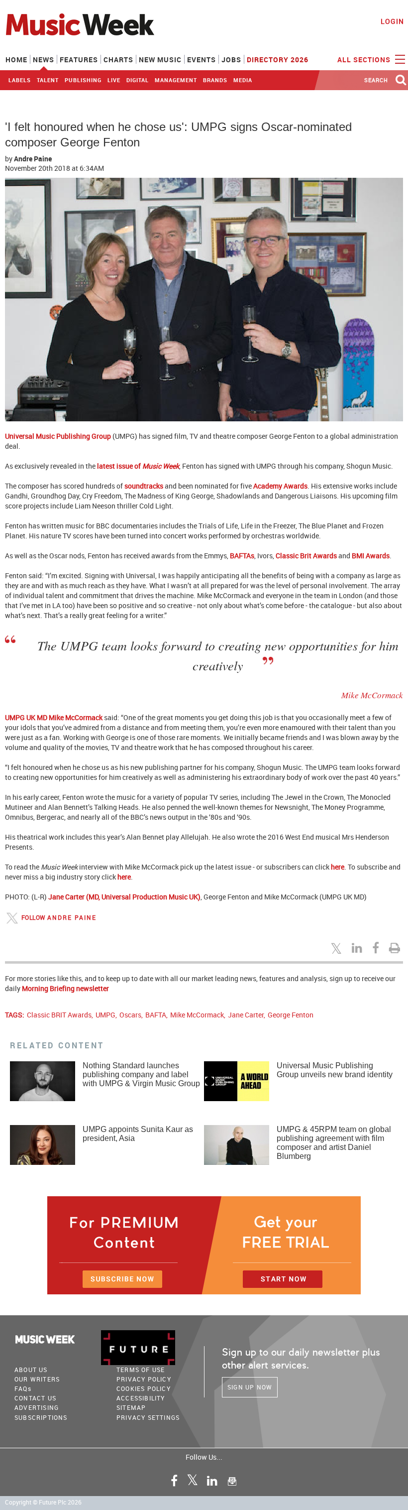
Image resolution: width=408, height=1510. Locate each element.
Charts (118, 59)
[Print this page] (396, 948)
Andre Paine (33, 158)
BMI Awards (371, 555)
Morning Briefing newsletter (65, 988)
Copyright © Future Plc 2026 (43, 1502)
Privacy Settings (148, 1417)
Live (113, 80)
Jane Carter (246, 1014)
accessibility (140, 1398)
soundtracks (143, 486)
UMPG (105, 1014)
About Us (31, 1370)
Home (16, 59)
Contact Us (35, 1398)
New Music (160, 59)
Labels (19, 80)
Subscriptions (41, 1417)
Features (79, 59)
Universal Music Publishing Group (58, 436)
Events (201, 59)
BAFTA (155, 1014)
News (43, 59)
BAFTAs (242, 555)
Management (176, 80)
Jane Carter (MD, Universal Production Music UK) (124, 896)
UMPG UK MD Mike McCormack (53, 717)
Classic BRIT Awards (59, 1014)
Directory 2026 (277, 59)
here (337, 867)
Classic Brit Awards (306, 555)
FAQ (22, 1388)
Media (242, 80)
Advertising (36, 1407)
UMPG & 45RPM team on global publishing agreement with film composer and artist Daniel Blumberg (334, 1142)
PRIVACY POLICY (143, 1379)
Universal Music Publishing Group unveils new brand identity (335, 1070)
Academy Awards (280, 486)
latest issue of (138, 466)
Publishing (83, 80)
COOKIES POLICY (143, 1388)
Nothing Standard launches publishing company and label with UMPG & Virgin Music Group (141, 1074)
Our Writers (37, 1379)
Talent (48, 80)
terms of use (140, 1370)
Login (392, 21)
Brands (215, 80)
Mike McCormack (197, 1014)
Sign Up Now (249, 1387)
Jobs (231, 59)
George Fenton (290, 1014)
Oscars (130, 1014)
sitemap (131, 1407)
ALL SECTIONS (365, 59)
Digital (137, 80)
